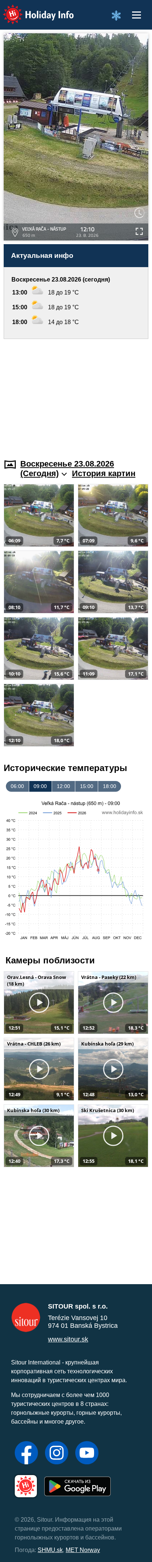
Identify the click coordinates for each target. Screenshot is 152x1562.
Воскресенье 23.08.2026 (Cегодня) (67, 468)
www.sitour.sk (68, 1339)
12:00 (63, 786)
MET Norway (83, 1550)
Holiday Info (31, 9)
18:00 (109, 786)
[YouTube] (87, 1453)
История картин (103, 473)
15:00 (86, 786)
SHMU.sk (50, 1550)
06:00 (17, 786)
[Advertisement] (76, 394)
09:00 (40, 786)
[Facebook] (26, 1453)
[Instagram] (56, 1453)
